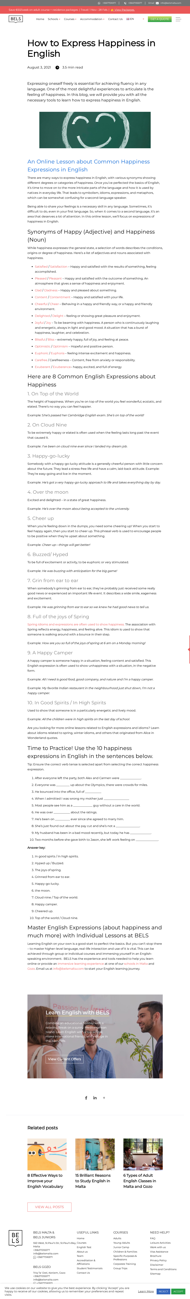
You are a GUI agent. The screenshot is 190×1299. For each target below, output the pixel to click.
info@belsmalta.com (45, 1253)
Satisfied (41, 266)
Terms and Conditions (163, 1269)
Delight (57, 316)
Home (40, 19)
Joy (48, 322)
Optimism (60, 346)
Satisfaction (58, 266)
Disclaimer (156, 1264)
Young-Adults (121, 1242)
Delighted (42, 316)
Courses (69, 19)
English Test (84, 1247)
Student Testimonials (89, 1268)
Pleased (41, 278)
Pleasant (55, 278)
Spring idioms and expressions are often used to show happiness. (76, 624)
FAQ (152, 1238)
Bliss (51, 339)
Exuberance (62, 367)
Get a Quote (160, 19)
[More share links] (104, 1098)
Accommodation (91, 19)
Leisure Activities (160, 1242)
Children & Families (125, 1251)
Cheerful (41, 304)
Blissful (40, 339)
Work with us (158, 1247)
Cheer (54, 304)
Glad (38, 290)
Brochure (155, 1256)
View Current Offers (64, 1059)
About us (82, 1251)
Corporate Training (124, 1264)
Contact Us (115, 19)
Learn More (146, 1291)
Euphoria (57, 353)
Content (41, 297)
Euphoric (41, 353)
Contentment (60, 297)
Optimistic (42, 346)
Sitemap (155, 1273)
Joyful (39, 322)
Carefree (41, 360)
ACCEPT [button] (178, 1291)
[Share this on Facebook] (86, 1098)
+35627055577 (41, 1250)
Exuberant (42, 367)
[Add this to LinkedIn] (95, 1098)
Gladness (51, 290)
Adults (117, 1238)
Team (80, 1256)
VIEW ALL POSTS (49, 1207)
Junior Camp (121, 1247)
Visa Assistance (159, 1251)
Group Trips (120, 1268)
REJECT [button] (163, 1291)
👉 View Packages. (123, 9)
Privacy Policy (158, 1260)
